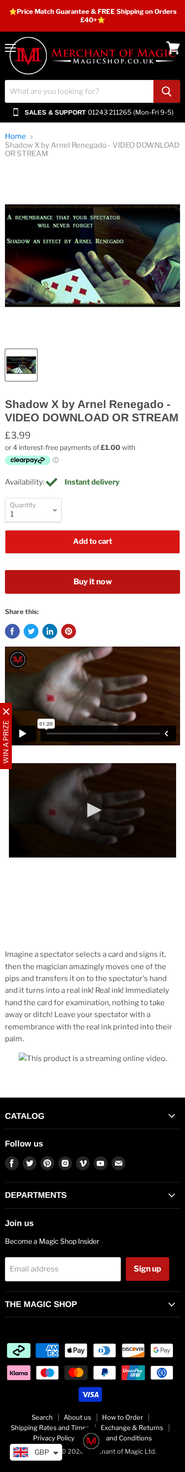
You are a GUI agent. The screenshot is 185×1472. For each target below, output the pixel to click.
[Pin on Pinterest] (68, 631)
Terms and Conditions (118, 1438)
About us (77, 1417)
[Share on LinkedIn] (49, 631)
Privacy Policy (53, 1438)
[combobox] (79, 91)
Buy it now (93, 581)
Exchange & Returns (132, 1427)
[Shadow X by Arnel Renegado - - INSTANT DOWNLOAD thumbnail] (21, 365)
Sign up (147, 1268)
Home (15, 136)
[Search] (166, 91)
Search (42, 1417)
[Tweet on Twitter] (31, 631)
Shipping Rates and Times (50, 1427)
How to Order (122, 1417)
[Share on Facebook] (12, 631)
